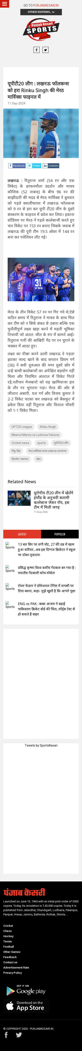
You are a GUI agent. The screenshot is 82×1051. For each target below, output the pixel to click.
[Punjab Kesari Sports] (41, 29)
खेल (38, 459)
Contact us (10, 962)
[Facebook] (36, 50)
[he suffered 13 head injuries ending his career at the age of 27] (10, 546)
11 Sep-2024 (16, 103)
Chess (7, 931)
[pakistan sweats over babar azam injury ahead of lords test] (10, 605)
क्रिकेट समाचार (20, 459)
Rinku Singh (48, 427)
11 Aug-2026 (41, 512)
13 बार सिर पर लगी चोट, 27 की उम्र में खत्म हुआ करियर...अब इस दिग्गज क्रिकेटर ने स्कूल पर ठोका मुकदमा (46, 549)
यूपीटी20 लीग (61, 443)
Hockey (8, 936)
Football (8, 946)
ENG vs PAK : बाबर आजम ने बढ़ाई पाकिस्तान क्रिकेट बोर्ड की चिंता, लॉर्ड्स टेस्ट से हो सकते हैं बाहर (46, 609)
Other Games (11, 951)
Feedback (10, 957)
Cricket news (20, 443)
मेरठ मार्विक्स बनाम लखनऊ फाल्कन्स (47, 451)
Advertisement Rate (16, 967)
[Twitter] (45, 50)
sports (41, 443)
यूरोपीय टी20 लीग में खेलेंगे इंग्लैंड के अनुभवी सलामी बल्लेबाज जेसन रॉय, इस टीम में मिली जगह (53, 500)
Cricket (8, 925)
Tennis (7, 941)
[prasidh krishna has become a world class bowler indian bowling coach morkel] (10, 569)
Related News (22, 481)
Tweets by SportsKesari (41, 745)
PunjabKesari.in (46, 5)
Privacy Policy (12, 972)
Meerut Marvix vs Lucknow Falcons (35, 435)
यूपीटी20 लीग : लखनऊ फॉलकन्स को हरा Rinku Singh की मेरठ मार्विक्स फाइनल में (38, 90)
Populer (59, 534)
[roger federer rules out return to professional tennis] (10, 587)
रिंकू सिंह (16, 451)
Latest (22, 534)
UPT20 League (22, 427)
